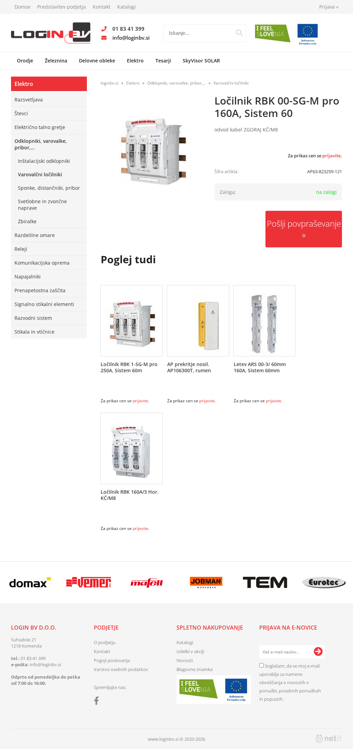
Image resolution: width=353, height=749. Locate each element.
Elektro (135, 60)
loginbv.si (110, 83)
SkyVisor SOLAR (201, 60)
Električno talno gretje (39, 127)
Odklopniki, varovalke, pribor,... (40, 144)
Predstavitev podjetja (61, 6)
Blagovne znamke (194, 669)
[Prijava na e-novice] (318, 651)
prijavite (331, 155)
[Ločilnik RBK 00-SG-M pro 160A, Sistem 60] (152, 151)
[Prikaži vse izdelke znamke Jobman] (206, 582)
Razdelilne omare (34, 235)
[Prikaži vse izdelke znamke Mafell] (147, 582)
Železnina (56, 60)
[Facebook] (98, 702)
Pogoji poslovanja (112, 660)
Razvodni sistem (33, 318)
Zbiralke (27, 221)
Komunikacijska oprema (42, 262)
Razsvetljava (28, 99)
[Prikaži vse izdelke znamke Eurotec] (323, 582)
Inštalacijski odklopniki (44, 161)
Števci (21, 113)
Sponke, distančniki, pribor (49, 188)
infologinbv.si (131, 37)
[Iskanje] (239, 32)
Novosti (184, 660)
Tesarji (163, 60)
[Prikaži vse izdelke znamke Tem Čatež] (265, 582)
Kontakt (101, 6)
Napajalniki (27, 276)
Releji (20, 249)
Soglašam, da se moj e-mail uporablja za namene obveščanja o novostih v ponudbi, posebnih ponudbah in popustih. (290, 682)
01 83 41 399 (128, 28)
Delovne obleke (97, 60)
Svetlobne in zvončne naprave (42, 204)
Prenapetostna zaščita (39, 290)
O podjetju (104, 642)
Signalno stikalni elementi (44, 304)
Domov (22, 6)
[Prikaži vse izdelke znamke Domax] (30, 582)
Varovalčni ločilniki (40, 174)
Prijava (329, 6)
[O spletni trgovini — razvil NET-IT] (329, 739)
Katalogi (126, 6)
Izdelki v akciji (190, 651)
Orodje (25, 60)
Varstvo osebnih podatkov (121, 669)
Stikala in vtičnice (34, 331)
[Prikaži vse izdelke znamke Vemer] (88, 582)
